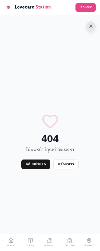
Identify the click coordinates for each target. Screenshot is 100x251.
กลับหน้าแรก (36, 164)
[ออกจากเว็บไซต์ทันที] (91, 26)
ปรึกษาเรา (86, 7)
